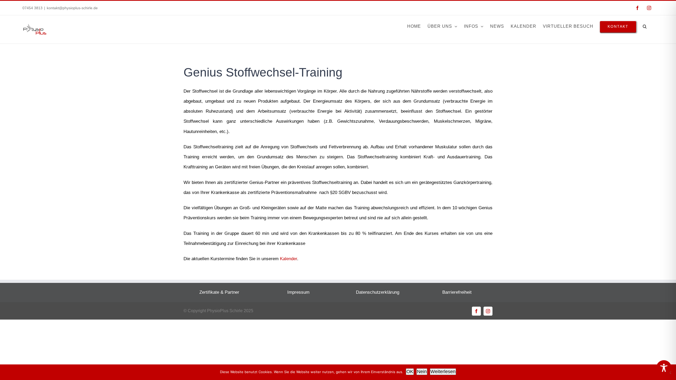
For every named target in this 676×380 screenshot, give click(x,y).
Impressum (298, 292)
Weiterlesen (443, 371)
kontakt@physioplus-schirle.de (72, 8)
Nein (422, 371)
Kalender (288, 258)
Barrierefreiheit (457, 292)
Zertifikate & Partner (219, 292)
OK (409, 371)
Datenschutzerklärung (377, 292)
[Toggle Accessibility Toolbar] (664, 368)
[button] (645, 26)
